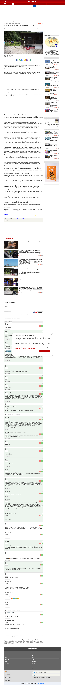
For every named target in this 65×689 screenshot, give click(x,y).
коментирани (53, 129)
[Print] (30, 60)
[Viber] (27, 60)
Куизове (33, 668)
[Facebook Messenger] (22, 60)
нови (58, 129)
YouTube (23, 218)
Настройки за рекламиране (25, 347)
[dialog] (32, 344)
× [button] (51, 334)
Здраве (33, 665)
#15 (10, 427)
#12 (9, 453)
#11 (9, 337)
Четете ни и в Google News (11, 220)
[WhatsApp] (20, 60)
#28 (14, 427)
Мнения (33, 653)
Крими (33, 659)
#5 (9, 358)
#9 (9, 399)
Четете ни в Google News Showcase (40, 672)
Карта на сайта (7, 674)
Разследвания (7, 655)
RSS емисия (8, 671)
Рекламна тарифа (8, 677)
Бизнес (33, 655)
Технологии (7, 659)
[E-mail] (25, 60)
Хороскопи (34, 661)
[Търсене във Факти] (59, 1)
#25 (12, 427)
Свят (7, 21)
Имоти (6, 657)
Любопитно (7, 663)
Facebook (16, 218)
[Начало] (32, 2)
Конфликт (6, 665)
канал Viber (27, 218)
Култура (33, 663)
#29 (10, 519)
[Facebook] (17, 60)
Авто (33, 657)
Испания (11, 21)
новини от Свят (50, 58)
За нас (6, 673)
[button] (21, 353)
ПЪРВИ (10, 321)
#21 (9, 596)
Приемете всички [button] (44, 351)
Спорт (6, 661)
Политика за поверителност (30, 348)
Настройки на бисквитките (20, 348)
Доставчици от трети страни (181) (31, 342)
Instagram (20, 218)
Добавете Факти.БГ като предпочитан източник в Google (44, 675)
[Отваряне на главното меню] (5, 1)
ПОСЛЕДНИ (6, 321)
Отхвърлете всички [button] (32, 351)
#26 (10, 486)
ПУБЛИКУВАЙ (40, 312)
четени (48, 129)
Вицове (6, 668)
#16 (11, 427)
